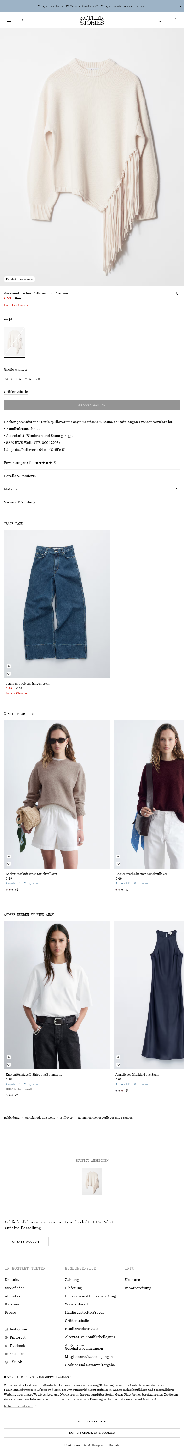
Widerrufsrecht (78, 1304)
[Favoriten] (160, 20)
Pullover (66, 1117)
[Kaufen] (8, 20)
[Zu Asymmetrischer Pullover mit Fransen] (92, 1181)
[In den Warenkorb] (9, 666)
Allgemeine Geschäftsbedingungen (84, 1347)
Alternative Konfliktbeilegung (90, 1337)
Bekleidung (12, 1117)
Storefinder (14, 1288)
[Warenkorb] (175, 20)
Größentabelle (16, 392)
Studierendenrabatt (82, 1329)
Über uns (132, 1280)
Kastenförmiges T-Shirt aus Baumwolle (34, 1074)
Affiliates (12, 1296)
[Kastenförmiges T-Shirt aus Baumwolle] (57, 995)
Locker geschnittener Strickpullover (32, 873)
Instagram (18, 1329)
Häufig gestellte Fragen (84, 1312)
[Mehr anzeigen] (180, 6)
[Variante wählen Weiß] (14, 342)
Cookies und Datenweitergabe (90, 1365)
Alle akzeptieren (92, 1421)
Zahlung (72, 1280)
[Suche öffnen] (24, 20)
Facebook (17, 1345)
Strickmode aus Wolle (40, 1117)
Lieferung (73, 1288)
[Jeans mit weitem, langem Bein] (57, 604)
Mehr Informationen (18, 1406)
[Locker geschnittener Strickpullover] (57, 794)
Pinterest (18, 1337)
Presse (10, 1312)
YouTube (17, 1354)
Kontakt (12, 1280)
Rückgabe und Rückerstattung (90, 1296)
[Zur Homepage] (92, 20)
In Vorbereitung (138, 1288)
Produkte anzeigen (19, 279)
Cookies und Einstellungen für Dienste (92, 1445)
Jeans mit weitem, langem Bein (28, 683)
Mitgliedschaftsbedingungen (89, 1357)
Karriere (12, 1304)
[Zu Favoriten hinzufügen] (178, 294)
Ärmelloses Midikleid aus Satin (137, 1074)
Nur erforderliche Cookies (92, 1432)
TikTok (16, 1362)
